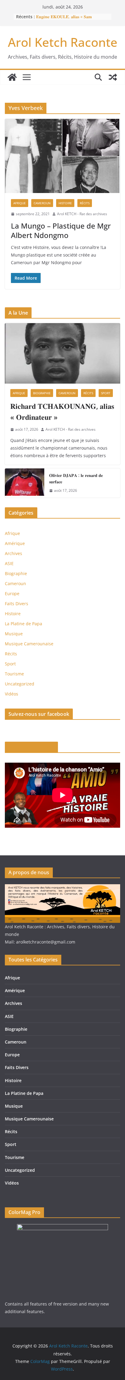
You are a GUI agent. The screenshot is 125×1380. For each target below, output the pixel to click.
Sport (105, 393)
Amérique (15, 543)
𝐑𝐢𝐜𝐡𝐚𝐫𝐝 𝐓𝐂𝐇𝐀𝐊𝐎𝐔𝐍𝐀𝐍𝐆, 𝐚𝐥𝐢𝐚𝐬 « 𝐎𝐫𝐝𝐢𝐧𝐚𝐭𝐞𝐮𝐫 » (62, 411)
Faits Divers (16, 603)
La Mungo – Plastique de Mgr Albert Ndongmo (61, 230)
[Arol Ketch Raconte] (12, 77)
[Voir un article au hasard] (113, 77)
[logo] (62, 888)
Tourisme (14, 674)
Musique (14, 634)
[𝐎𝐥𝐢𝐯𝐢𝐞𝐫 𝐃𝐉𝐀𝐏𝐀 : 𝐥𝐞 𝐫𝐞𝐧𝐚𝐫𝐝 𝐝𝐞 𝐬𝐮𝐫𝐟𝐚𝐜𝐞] (24, 483)
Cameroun (42, 203)
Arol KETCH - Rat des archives (82, 213)
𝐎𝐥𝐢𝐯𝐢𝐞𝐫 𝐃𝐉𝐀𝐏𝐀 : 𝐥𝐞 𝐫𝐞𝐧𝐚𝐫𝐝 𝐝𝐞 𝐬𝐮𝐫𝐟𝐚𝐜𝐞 (76, 478)
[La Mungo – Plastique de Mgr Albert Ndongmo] (62, 156)
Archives (13, 553)
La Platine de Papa (23, 623)
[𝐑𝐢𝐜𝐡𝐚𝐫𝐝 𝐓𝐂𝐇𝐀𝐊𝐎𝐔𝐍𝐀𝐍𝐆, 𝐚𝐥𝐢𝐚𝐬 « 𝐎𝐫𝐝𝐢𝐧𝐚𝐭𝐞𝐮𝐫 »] (62, 353)
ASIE (9, 563)
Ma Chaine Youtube (31, 747)
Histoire (65, 203)
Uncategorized (19, 684)
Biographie (42, 393)
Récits (85, 203)
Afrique (19, 203)
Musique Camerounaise (29, 644)
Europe (12, 593)
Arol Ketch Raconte (62, 42)
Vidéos (11, 694)
